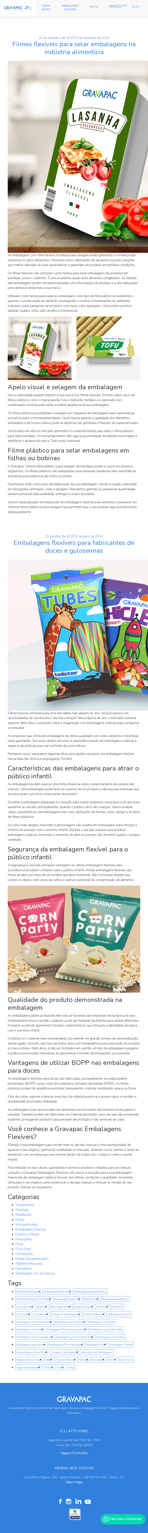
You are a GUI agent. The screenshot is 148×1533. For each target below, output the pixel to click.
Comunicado (24, 1254)
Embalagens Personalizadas (65, 1344)
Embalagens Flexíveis (70, 7)
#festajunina (90, 1299)
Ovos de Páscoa (64, 1360)
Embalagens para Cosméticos (34, 1337)
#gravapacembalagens (115, 1299)
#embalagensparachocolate (33, 1299)
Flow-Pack (23, 1249)
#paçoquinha (24, 1307)
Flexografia (23, 1239)
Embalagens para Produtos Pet (74, 1337)
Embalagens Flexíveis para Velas (65, 1329)
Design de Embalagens (64, 1314)
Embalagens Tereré (120, 1344)
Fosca (19, 1219)
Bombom (101, 1307)
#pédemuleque (83, 1307)
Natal (48, 1360)
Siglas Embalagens (28, 1367)
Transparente (24, 1205)
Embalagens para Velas (30, 1344)
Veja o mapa (74, 1482)
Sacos (94, 6)
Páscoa (82, 1360)
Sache (111, 1360)
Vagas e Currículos (74, 1453)
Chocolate (23, 1314)
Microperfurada (26, 1224)
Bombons (116, 1307)
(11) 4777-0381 (118, 5)
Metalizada (23, 1214)
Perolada (21, 1210)
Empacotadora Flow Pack (31, 1352)
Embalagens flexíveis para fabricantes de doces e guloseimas (74, 546)
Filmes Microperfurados (32, 1259)
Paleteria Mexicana (28, 1263)
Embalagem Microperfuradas (33, 1322)
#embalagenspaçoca (66, 1299)
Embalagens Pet (95, 1344)
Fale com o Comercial (125, 1519)
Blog (135, 6)
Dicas (19, 1244)
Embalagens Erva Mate (101, 1322)
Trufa (59, 1367)
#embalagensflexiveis (57, 1291)
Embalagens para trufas (110, 1337)
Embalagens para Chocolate (105, 1329)
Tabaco (47, 1367)
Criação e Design (27, 1234)
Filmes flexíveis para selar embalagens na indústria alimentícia (74, 48)
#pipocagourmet (59, 1307)
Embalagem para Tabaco (69, 1322)
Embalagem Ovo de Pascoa (35, 1273)
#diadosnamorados (28, 1291)
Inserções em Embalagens (96, 1352)
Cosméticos (23, 1268)
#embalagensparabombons (90, 1291)
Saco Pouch (126, 1360)
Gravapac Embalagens (63, 1352)
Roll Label (97, 1360)
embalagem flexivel (119, 1314)
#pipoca (41, 1307)
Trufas (70, 1367)
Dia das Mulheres (93, 1314)
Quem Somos (46, 7)
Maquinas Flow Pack (28, 1360)
